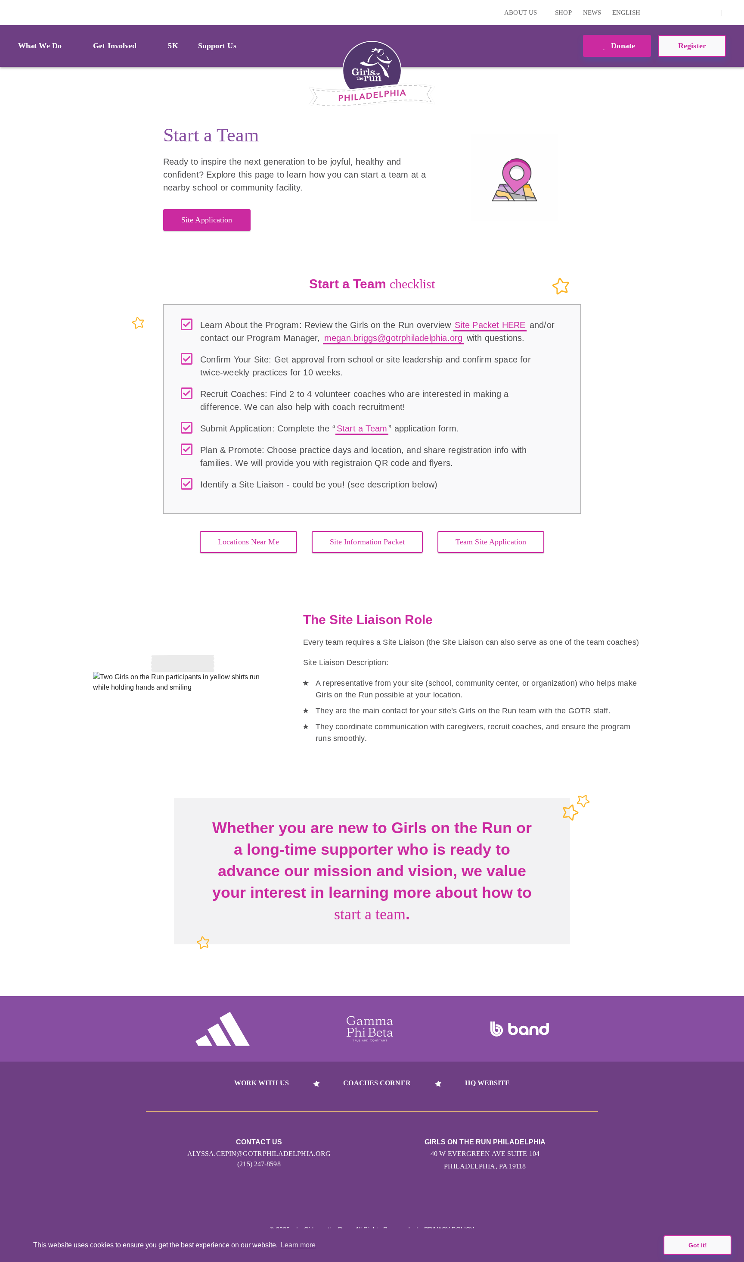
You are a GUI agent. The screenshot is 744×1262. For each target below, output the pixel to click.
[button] (733, 12)
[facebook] (710, 12)
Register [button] (692, 45)
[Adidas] (222, 1029)
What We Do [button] (40, 45)
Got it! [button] (697, 1245)
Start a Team (362, 428)
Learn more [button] (298, 1245)
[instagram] (670, 12)
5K (173, 45)
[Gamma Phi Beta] (370, 1029)
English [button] (627, 12)
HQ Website (487, 1083)
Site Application (206, 220)
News (592, 12)
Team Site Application (491, 541)
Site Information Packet (367, 541)
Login (8, 12)
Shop (563, 12)
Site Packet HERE (490, 325)
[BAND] (519, 1029)
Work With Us (261, 1083)
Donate (622, 45)
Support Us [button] (217, 45)
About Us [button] (521, 12)
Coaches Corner (376, 1083)
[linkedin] (683, 12)
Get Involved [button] (114, 45)
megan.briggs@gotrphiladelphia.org (393, 338)
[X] (697, 12)
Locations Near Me (248, 541)
